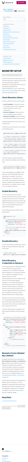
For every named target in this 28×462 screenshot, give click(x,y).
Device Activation (7, 30)
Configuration (6, 28)
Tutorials (4, 460)
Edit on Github (6, 75)
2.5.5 (5, 19)
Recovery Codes (6, 47)
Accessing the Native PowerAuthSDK (11, 64)
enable (21, 390)
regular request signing (7, 90)
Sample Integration (7, 62)
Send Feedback (15, 75)
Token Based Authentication (9, 49)
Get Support (21, 2)
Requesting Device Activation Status (11, 32)
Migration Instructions (8, 60)
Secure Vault (6, 45)
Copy (24, 132)
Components (10, 9)
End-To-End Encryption (8, 43)
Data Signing (6, 34)
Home (4, 9)
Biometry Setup (6, 40)
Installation (6, 26)
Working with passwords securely (10, 38)
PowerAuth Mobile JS (9, 11)
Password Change (7, 36)
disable (16, 390)
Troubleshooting (7, 58)
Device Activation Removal (9, 41)
